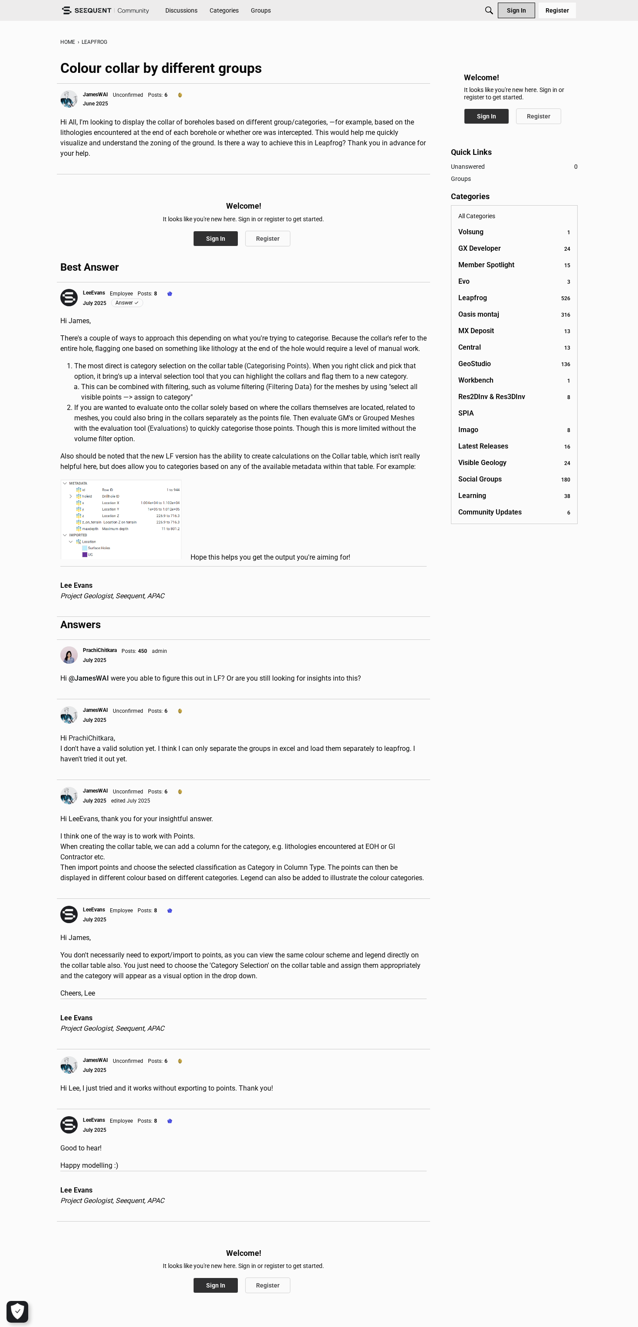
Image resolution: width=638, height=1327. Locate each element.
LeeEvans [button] (94, 293)
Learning (514, 495)
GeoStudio (514, 364)
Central (514, 347)
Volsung (514, 232)
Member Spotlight (514, 265)
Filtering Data (288, 387)
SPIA (466, 413)
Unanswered (514, 166)
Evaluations (168, 428)
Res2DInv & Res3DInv (514, 397)
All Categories (476, 216)
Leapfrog (514, 298)
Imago (514, 430)
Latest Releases (514, 446)
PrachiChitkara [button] (100, 650)
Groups (461, 178)
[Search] (489, 10)
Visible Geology (514, 463)
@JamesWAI (89, 678)
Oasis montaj (514, 314)
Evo (514, 281)
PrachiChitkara (91, 738)
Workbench (514, 380)
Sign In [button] (215, 238)
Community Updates (514, 512)
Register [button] (268, 238)
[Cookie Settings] (17, 1312)
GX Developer (514, 248)
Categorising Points (276, 366)
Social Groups (514, 479)
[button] (69, 99)
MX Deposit (514, 331)
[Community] (105, 11)
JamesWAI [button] (95, 95)
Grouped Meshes (388, 418)
